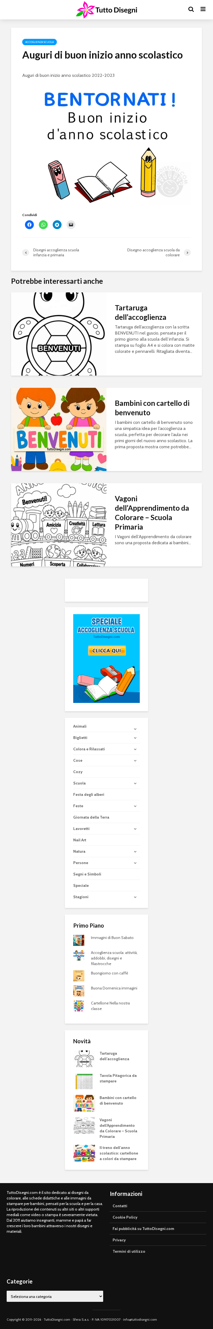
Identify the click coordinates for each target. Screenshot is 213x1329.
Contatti (120, 1205)
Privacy (119, 1239)
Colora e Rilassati (89, 748)
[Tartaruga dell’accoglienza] (58, 333)
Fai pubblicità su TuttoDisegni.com (143, 1228)
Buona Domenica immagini (114, 988)
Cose (77, 760)
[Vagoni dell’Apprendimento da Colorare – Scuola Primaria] (58, 524)
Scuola (79, 783)
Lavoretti (81, 828)
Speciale (81, 885)
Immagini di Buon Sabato (112, 937)
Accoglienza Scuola (39, 42)
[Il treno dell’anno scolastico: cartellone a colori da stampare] (84, 1152)
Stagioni (80, 896)
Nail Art (79, 839)
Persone (80, 862)
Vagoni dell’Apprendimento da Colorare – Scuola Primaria (152, 512)
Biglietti (80, 737)
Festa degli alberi (88, 794)
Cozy (78, 771)
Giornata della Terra (91, 817)
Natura (79, 851)
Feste (78, 805)
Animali (80, 726)
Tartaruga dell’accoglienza (140, 312)
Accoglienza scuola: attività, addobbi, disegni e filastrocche (114, 958)
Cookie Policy (125, 1217)
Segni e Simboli (87, 874)
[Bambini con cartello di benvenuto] (58, 429)
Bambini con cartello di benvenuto (152, 408)
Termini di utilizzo (129, 1251)
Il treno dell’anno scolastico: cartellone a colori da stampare (119, 1153)
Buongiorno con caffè (109, 973)
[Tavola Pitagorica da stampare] (84, 1080)
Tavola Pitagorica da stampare (118, 1078)
